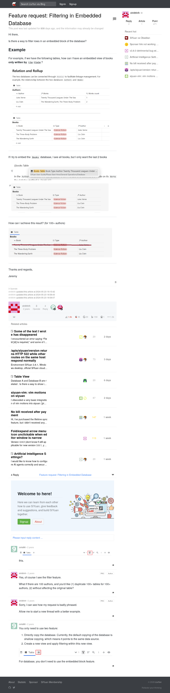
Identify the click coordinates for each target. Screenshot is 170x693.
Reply (129, 22)
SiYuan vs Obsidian (140, 37)
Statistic (22, 682)
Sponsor (33, 682)
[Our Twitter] (14, 688)
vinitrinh (12, 291)
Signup (24, 521)
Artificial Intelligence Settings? (28, 455)
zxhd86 (22, 547)
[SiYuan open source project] (9, 688)
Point (155, 22)
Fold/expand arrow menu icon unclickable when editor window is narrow (29, 434)
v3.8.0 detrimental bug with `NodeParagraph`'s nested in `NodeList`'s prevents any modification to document (144, 50)
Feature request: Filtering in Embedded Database (65, 474)
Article (142, 22)
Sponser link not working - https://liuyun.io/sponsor (144, 44)
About (38, 521)
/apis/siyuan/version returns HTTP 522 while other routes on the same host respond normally (29, 355)
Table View (21, 376)
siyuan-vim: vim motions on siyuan (28, 394)
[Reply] (115, 19)
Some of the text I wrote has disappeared (28, 333)
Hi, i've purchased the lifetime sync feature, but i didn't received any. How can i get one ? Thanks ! (29, 421)
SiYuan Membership (51, 682)
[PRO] (141, 12)
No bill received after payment (28, 413)
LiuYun (158, 682)
